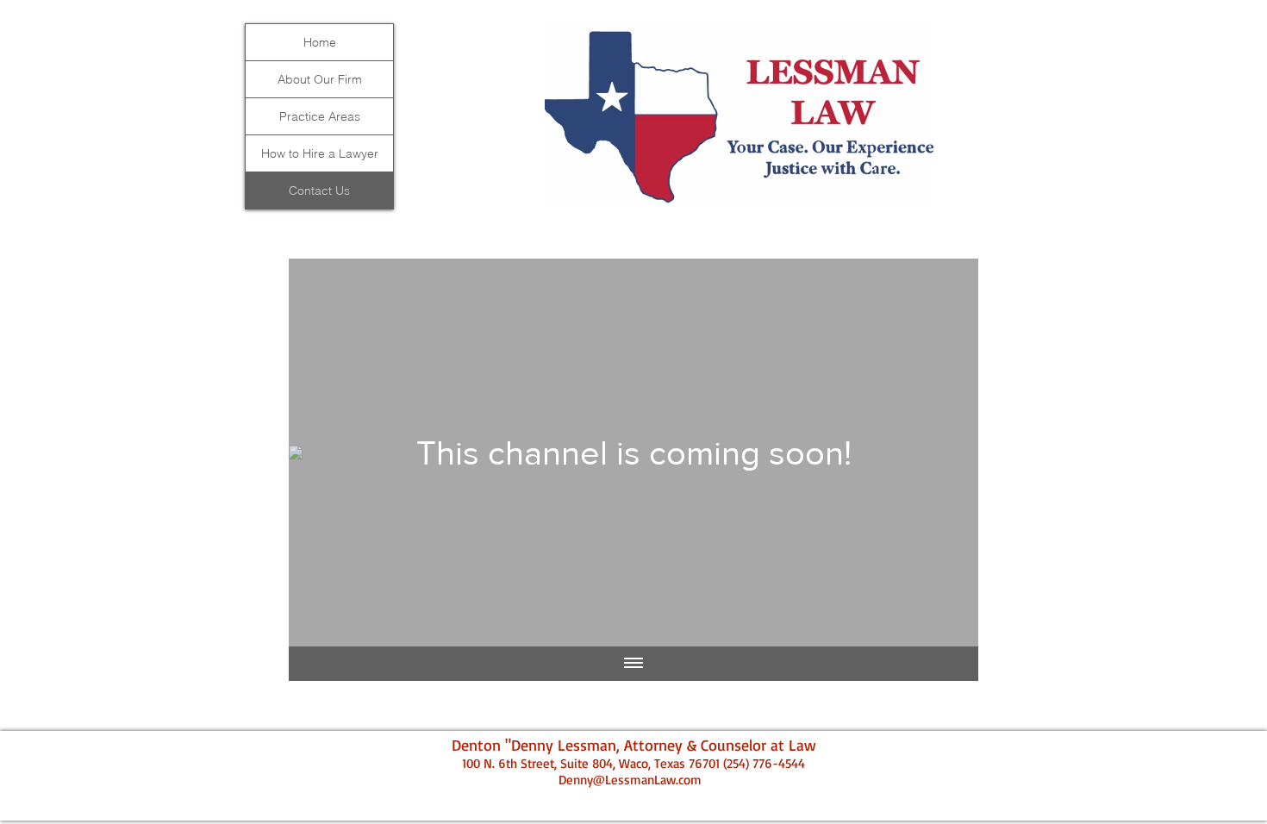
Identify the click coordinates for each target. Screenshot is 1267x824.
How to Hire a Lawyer (319, 153)
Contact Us (319, 190)
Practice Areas (319, 116)
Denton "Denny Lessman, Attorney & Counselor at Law (634, 744)
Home (319, 42)
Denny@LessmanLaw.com (630, 779)
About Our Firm (320, 79)
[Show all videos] (633, 663)
